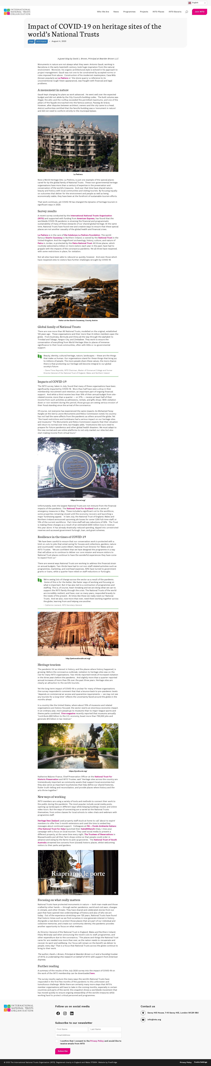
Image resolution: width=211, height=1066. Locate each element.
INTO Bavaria (175, 12)
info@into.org (154, 1020)
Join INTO (199, 12)
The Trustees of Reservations (98, 835)
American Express (86, 219)
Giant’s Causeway (54, 238)
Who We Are (103, 12)
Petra (40, 243)
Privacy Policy (97, 1041)
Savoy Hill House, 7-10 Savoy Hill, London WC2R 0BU (173, 1013)
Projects (144, 12)
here (92, 973)
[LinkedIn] (72, 1013)
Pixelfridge (112, 1062)
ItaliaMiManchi (88, 829)
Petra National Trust (82, 243)
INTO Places (158, 12)
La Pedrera (63, 78)
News (116, 12)
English (195, 3)
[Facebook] (58, 1013)
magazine (68, 714)
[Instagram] (65, 1013)
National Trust (105, 238)
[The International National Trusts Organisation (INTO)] (20, 12)
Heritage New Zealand (48, 821)
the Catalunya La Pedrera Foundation (82, 235)
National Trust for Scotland (80, 509)
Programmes (129, 12)
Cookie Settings (200, 1062)
